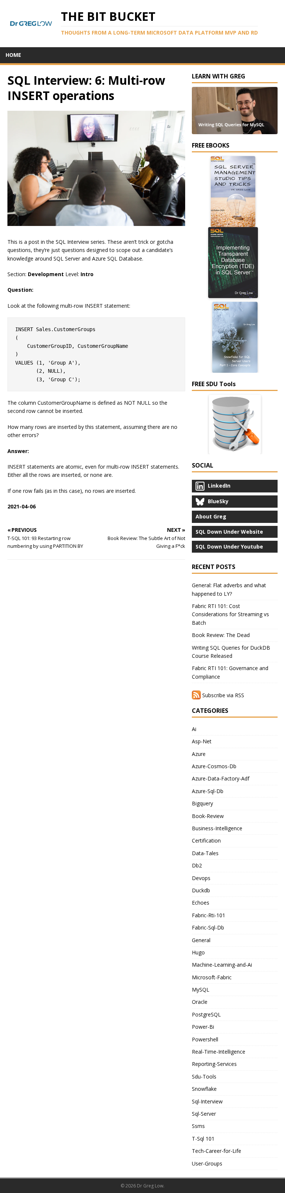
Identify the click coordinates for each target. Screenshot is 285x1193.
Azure (199, 753)
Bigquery (202, 803)
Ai (194, 729)
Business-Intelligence (217, 828)
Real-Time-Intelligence (218, 1051)
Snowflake (204, 1088)
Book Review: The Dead (221, 634)
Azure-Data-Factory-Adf (220, 778)
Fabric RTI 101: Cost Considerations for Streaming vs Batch (230, 614)
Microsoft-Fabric (212, 977)
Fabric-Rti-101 (208, 915)
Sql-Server (204, 1113)
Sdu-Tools (204, 1076)
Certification (206, 840)
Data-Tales (205, 853)
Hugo (198, 952)
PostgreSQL (206, 1014)
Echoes (200, 902)
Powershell (205, 1039)
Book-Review (208, 815)
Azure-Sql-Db (207, 791)
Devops (201, 878)
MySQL (200, 989)
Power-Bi (203, 1026)
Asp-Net (202, 741)
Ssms (198, 1125)
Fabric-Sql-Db (208, 927)
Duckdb (201, 890)
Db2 (197, 865)
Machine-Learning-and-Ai (222, 964)
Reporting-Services (214, 1063)
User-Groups (207, 1163)
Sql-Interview (207, 1101)
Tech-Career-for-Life (216, 1150)
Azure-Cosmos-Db (214, 766)
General (201, 940)
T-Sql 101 (203, 1138)
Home (13, 54)
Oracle (199, 1001)
